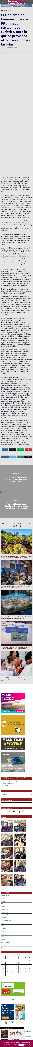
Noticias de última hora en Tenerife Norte (13, 782)
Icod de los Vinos (4, 909)
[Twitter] (12, 457)
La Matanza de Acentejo (5, 920)
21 (20, 969)
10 (3, 966)
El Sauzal (3, 901)
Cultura (2, 898)
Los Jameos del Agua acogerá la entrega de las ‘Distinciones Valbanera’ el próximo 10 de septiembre (15, 587)
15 (25, 966)
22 (25, 969)
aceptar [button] (21, 1044)
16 (29, 966)
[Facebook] (5, 457)
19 (11, 969)
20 (16, 969)
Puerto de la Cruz (4, 939)
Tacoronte (3, 947)
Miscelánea (3, 934)
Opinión (2, 937)
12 (11, 966)
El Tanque (3, 904)
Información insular (5, 912)
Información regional (6, 10)
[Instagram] (18, 812)
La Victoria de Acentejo (5, 926)
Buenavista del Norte (5, 895)
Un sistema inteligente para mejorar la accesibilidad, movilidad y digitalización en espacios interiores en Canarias (16, 617)
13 (16, 966)
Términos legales (7, 785)
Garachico (3, 906)
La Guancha (3, 917)
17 (3, 969)
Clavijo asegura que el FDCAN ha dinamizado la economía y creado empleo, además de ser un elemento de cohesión (16, 1033)
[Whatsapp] (20, 457)
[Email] (28, 457)
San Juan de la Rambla (5, 942)
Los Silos (2, 931)
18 (7, 969)
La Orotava (3, 923)
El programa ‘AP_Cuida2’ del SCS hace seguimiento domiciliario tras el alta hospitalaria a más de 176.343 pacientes (15, 647)
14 (20, 966)
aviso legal (27, 1044)
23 (29, 969)
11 (7, 966)
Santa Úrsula (3, 945)
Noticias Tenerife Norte (8, 783)
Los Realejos (3, 928)
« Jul (2, 978)
